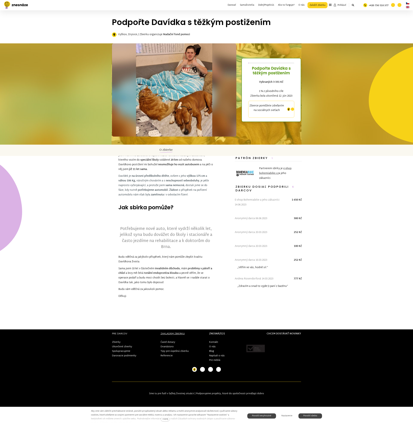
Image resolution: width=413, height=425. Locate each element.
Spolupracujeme (121, 351)
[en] (407, 7)
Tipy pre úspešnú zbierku (175, 351)
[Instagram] (292, 109)
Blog (211, 351)
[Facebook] (288, 109)
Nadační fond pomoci (176, 34)
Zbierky (116, 342)
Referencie (167, 356)
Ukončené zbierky (122, 347)
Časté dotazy (168, 342)
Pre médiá (214, 360)
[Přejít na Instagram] (202, 369)
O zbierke (166, 150)
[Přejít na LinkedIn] (218, 369)
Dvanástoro (167, 347)
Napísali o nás (217, 356)
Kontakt (213, 342)
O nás (212, 347)
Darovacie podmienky (124, 356)
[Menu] (330, 5)
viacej (165, 419)
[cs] (407, 3)
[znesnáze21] (16, 5)
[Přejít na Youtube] (210, 369)
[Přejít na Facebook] (194, 369)
